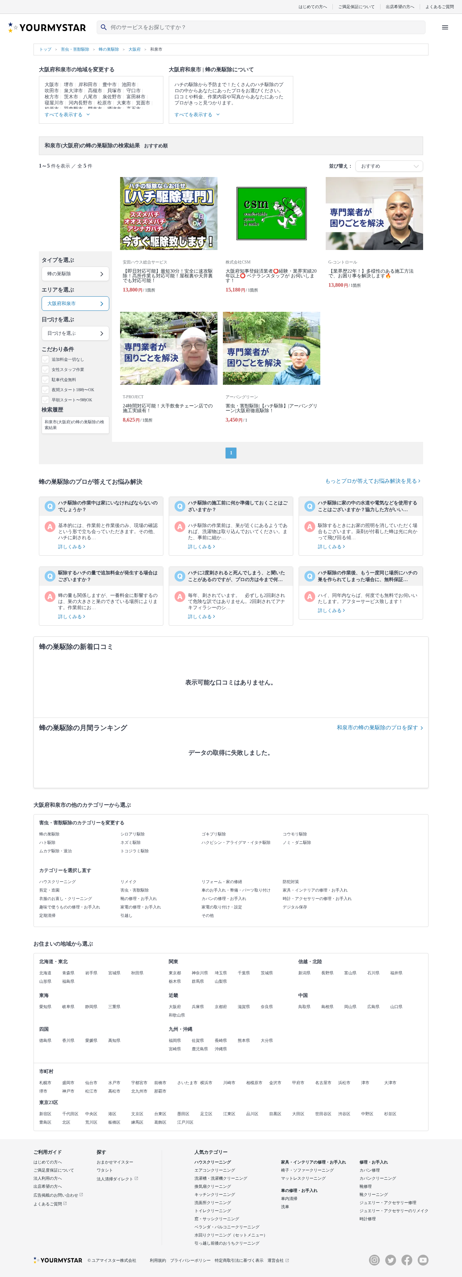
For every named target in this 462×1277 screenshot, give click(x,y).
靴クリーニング (374, 1194)
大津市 (390, 1082)
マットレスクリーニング (303, 1178)
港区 (112, 1113)
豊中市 (109, 84)
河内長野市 (80, 102)
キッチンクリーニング (214, 1194)
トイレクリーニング (212, 1210)
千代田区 (70, 1113)
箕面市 (143, 102)
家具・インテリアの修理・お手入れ (315, 890)
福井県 (396, 973)
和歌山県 (177, 1015)
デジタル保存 (295, 907)
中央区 (91, 1113)
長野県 (327, 973)
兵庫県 (198, 1006)
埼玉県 (221, 973)
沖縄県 (221, 1049)
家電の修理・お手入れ (140, 907)
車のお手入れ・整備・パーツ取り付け (236, 890)
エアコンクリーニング (214, 1170)
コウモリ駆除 (295, 834)
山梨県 (221, 981)
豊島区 (45, 1122)
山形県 (45, 981)
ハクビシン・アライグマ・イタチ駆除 (236, 842)
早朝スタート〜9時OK (72, 400)
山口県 (396, 1006)
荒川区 (91, 1122)
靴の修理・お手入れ (138, 898)
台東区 (160, 1113)
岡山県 (350, 1006)
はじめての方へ (313, 6)
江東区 (229, 1113)
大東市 (124, 102)
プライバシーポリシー (190, 1260)
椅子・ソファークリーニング (307, 1170)
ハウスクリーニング (57, 881)
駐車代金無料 (64, 379)
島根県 (327, 1006)
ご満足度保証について (53, 1170)
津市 (365, 1082)
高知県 (114, 1040)
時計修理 (368, 1219)
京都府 (221, 1006)
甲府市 (298, 1082)
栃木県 (175, 981)
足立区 (206, 1113)
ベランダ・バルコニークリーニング (226, 1227)
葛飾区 (160, 1122)
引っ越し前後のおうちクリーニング (226, 1243)
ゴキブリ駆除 (214, 834)
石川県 (373, 973)
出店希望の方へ (400, 6)
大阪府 (175, 1006)
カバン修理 (370, 1170)
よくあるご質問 (439, 6)
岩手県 (91, 973)
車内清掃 (289, 1198)
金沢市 (275, 1082)
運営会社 (276, 1260)
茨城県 (267, 973)
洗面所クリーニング (212, 1202)
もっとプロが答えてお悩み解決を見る (371, 481)
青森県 (68, 973)
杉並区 (390, 1113)
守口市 (133, 90)
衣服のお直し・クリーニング (65, 898)
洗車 (285, 1206)
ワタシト (105, 1170)
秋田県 (137, 973)
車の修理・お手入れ (299, 1190)
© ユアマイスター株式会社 (112, 1260)
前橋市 (160, 1082)
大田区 (298, 1113)
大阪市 (52, 84)
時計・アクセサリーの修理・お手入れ (317, 898)
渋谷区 (344, 1113)
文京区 (137, 1113)
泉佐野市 (111, 96)
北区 (66, 1122)
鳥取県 (304, 1006)
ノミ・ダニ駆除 (297, 842)
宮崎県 (175, 1049)
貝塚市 (114, 90)
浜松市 (344, 1082)
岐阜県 (68, 1006)
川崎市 (229, 1082)
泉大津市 (73, 90)
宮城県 (114, 973)
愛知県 (45, 1006)
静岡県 (91, 1006)
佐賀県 (198, 1040)
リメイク (128, 881)
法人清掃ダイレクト (115, 1179)
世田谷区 (323, 1113)
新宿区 (45, 1113)
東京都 (175, 973)
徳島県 (45, 1040)
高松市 (114, 1091)
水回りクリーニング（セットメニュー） (231, 1235)
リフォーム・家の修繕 (222, 881)
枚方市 (52, 96)
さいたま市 (187, 1082)
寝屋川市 (54, 102)
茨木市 (71, 96)
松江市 (91, 1091)
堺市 (68, 84)
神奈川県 (200, 973)
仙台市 (91, 1082)
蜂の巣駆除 (49, 834)
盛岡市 (68, 1082)
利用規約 (158, 1260)
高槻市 (95, 90)
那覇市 (160, 1091)
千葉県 (244, 973)
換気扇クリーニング (212, 1186)
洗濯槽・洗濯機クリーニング (220, 1178)
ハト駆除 (47, 842)
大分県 (267, 1040)
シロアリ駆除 (132, 834)
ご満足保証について (356, 6)
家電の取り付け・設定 (222, 907)
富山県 (350, 973)
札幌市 (45, 1082)
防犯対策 (291, 881)
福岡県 (175, 1040)
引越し (126, 915)
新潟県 (304, 973)
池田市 (129, 84)
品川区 (252, 1113)
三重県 (114, 1006)
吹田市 (52, 90)
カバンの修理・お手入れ (224, 898)
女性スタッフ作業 (68, 369)
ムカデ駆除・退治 (55, 851)
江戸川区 (185, 1122)
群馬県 (198, 981)
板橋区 (114, 1122)
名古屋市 (323, 1082)
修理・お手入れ (374, 1162)
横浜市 (206, 1082)
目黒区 (275, 1113)
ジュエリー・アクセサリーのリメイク (394, 1210)
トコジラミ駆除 (134, 851)
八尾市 (90, 96)
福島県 (68, 981)
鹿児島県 (200, 1049)
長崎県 (221, 1040)
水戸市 (114, 1082)
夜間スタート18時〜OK (73, 389)
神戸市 (68, 1091)
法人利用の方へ (47, 1178)
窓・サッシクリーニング (216, 1219)
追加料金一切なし (68, 359)
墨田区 (183, 1113)
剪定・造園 (49, 890)
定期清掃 (47, 915)
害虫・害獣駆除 (134, 890)
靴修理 (366, 1186)
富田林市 (135, 96)
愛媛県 (91, 1040)
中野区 (367, 1113)
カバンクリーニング (378, 1178)
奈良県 (267, 1006)
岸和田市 (87, 84)
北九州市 (139, 1091)
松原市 (104, 102)
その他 (208, 915)
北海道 (45, 973)
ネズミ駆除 (130, 842)
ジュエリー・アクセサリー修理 (388, 1202)
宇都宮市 (139, 1082)
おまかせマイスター (115, 1162)
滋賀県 (244, 1006)
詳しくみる (70, 546)
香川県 (68, 1040)
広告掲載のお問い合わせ (56, 1195)
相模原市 (254, 1082)
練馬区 (137, 1122)
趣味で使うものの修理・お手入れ (69, 907)
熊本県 (244, 1040)
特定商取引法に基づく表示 (239, 1260)
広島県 (373, 1006)
